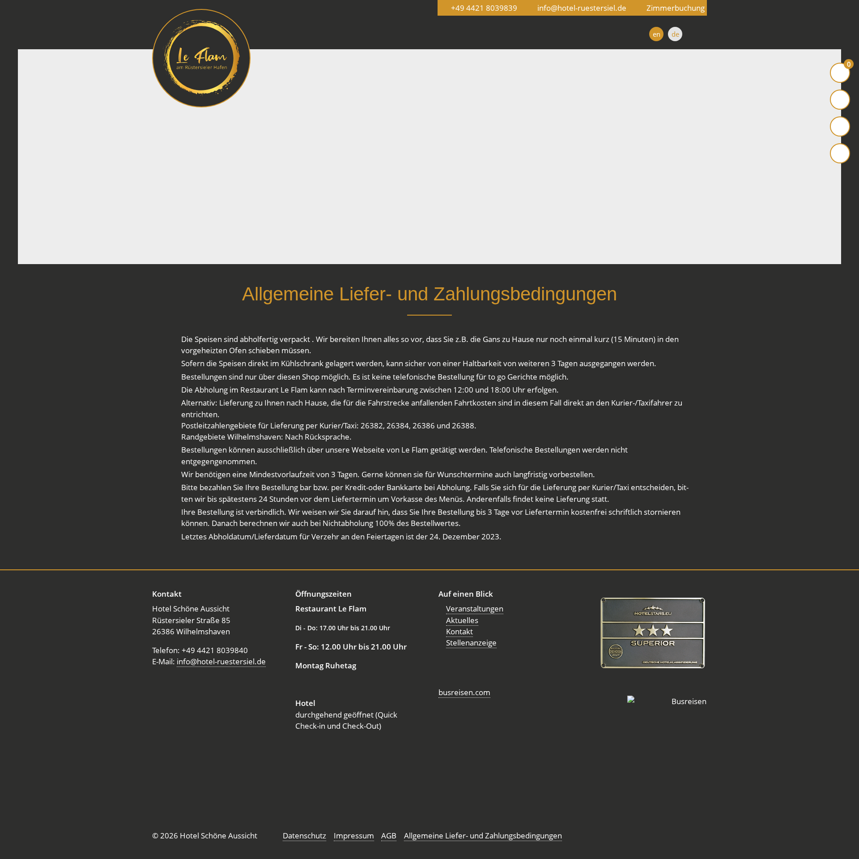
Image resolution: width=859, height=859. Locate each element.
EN (656, 34)
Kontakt (459, 631)
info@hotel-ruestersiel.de (221, 661)
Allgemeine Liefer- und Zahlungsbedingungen (483, 835)
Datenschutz (304, 835)
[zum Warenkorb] (840, 73)
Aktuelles (462, 620)
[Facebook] (840, 153)
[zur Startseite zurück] (840, 100)
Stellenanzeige (471, 642)
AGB (388, 835)
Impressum (354, 835)
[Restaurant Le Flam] (201, 58)
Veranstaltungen (474, 608)
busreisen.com (464, 692)
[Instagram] (840, 126)
